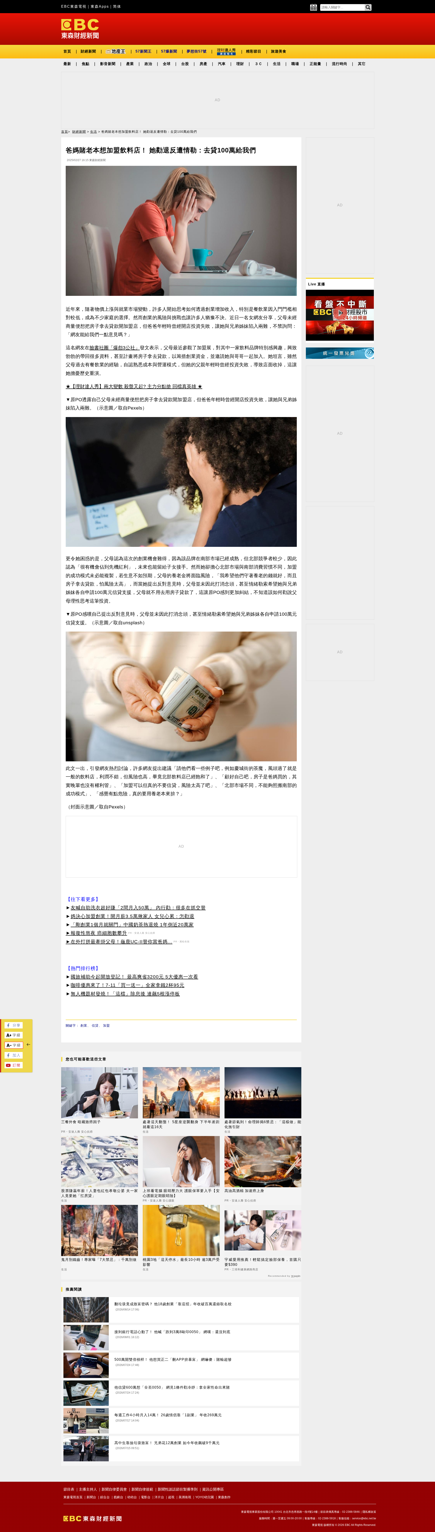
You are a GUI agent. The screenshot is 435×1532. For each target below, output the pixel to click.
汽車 (222, 64)
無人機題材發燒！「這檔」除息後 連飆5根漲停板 (125, 993)
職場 (295, 64)
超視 (171, 1497)
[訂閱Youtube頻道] (14, 1067)
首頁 (67, 51)
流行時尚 (339, 64)
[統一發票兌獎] (340, 357)
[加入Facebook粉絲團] (14, 1057)
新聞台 (91, 1497)
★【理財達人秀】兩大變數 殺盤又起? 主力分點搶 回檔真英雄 (131, 386)
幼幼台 (132, 1497)
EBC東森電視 (74, 6)
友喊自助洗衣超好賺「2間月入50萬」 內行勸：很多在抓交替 (138, 907)
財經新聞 (88, 51)
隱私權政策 (369, 1511)
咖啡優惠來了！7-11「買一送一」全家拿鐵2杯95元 (127, 985)
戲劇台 (118, 1497)
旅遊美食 (278, 51)
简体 (117, 6)
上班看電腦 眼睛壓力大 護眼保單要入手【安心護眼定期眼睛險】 (181, 1193)
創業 (83, 1025)
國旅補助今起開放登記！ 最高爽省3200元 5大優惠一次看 (134, 976)
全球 (167, 64)
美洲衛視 (185, 1497)
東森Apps (100, 6)
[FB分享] (14, 1027)
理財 (240, 64)
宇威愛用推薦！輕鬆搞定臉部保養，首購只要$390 (263, 1262)
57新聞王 (143, 51)
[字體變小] (14, 1047)
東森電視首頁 (72, 1497)
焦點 (85, 64)
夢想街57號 (197, 51)
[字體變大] (14, 1037)
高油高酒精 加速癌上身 (244, 1191)
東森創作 (224, 1497)
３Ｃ (258, 64)
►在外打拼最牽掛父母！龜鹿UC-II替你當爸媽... (119, 941)
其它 (362, 64)
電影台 (145, 1497)
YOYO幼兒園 (204, 1497)
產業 (130, 64)
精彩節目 (253, 51)
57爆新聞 (169, 51)
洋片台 (159, 1497)
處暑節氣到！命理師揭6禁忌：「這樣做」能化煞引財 (263, 1124)
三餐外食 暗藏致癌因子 (81, 1122)
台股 (185, 64)
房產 (203, 64)
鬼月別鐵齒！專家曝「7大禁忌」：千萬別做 (99, 1260)
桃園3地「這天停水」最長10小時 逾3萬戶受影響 (181, 1262)
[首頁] (80, 28)
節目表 (68, 1489)
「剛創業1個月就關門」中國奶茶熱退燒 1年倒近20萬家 (132, 924)
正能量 (315, 64)
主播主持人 (88, 1489)
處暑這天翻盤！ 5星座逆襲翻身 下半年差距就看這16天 (181, 1124)
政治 (148, 64)
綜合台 (105, 1497)
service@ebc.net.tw (364, 1518)
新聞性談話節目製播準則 (178, 1489)
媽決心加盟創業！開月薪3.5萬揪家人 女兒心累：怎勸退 (132, 916)
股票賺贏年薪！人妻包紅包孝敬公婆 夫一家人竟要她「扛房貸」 (99, 1193)
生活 (277, 64)
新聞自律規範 (142, 1489)
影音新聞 (108, 64)
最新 (67, 64)
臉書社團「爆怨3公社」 (114, 347)
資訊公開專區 (213, 1489)
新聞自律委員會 (114, 1489)
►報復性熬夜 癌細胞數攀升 (96, 933)
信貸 (95, 1025)
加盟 (106, 1025)
